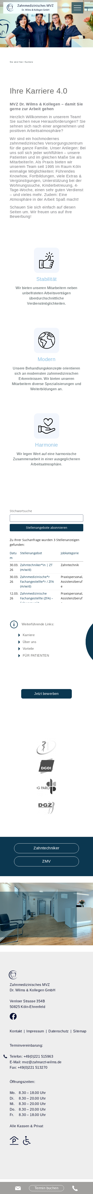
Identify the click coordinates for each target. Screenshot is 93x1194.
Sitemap (80, 1031)
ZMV (46, 861)
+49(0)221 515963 (38, 1056)
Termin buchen (46, 1188)
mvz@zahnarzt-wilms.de (41, 1062)
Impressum (35, 1031)
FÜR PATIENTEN (36, 655)
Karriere (29, 635)
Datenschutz (58, 1031)
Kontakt (16, 1031)
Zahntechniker (46, 848)
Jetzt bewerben (46, 694)
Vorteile (28, 648)
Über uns (29, 642)
